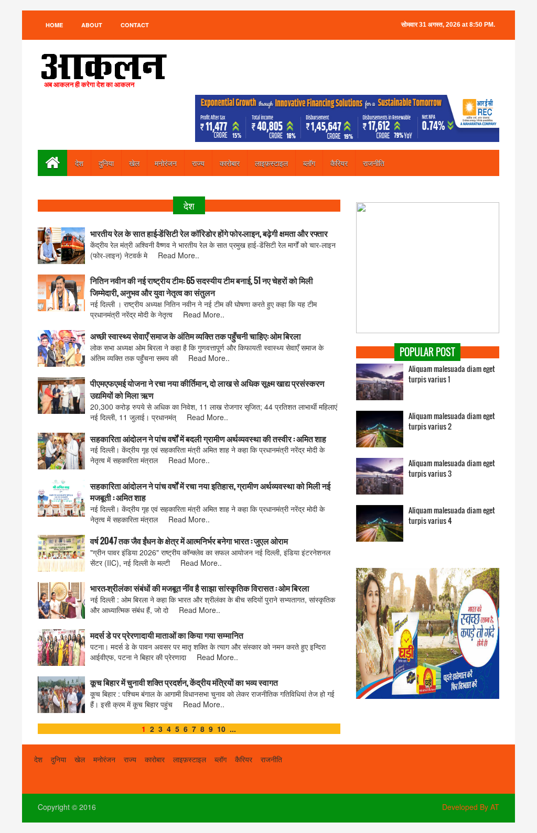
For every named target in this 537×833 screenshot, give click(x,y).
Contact (135, 25)
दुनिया (106, 162)
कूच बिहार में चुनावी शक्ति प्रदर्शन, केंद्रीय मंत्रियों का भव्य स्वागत (184, 682)
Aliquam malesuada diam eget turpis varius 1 (452, 374)
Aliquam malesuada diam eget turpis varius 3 (452, 468)
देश (79, 162)
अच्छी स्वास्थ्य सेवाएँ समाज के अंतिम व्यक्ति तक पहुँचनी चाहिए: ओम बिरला (195, 336)
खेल (79, 759)
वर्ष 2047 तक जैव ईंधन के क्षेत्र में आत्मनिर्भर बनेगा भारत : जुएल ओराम (189, 541)
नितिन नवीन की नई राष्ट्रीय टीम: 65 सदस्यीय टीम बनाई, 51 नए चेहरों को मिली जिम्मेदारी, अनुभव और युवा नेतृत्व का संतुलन (201, 287)
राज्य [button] (198, 162)
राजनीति (373, 162)
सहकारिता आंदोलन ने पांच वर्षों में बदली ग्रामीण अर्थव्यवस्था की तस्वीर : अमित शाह (208, 439)
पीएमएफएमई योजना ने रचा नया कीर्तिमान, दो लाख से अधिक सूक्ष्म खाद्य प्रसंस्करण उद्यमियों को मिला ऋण (207, 389)
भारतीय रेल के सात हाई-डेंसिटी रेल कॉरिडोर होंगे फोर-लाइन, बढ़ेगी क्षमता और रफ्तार (209, 233)
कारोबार (230, 162)
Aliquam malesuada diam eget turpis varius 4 (452, 515)
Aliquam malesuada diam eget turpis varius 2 (452, 421)
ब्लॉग (309, 162)
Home (54, 25)
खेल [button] (134, 162)
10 (221, 729)
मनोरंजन (166, 162)
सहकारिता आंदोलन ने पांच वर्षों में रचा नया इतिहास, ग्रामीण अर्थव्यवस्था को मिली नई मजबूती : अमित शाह (210, 492)
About (91, 25)
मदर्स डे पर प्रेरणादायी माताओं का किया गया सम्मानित (166, 635)
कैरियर (339, 162)
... (233, 729)
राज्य (130, 759)
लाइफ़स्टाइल (271, 162)
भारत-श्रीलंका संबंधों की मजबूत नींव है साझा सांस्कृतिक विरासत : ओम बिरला (199, 588)
